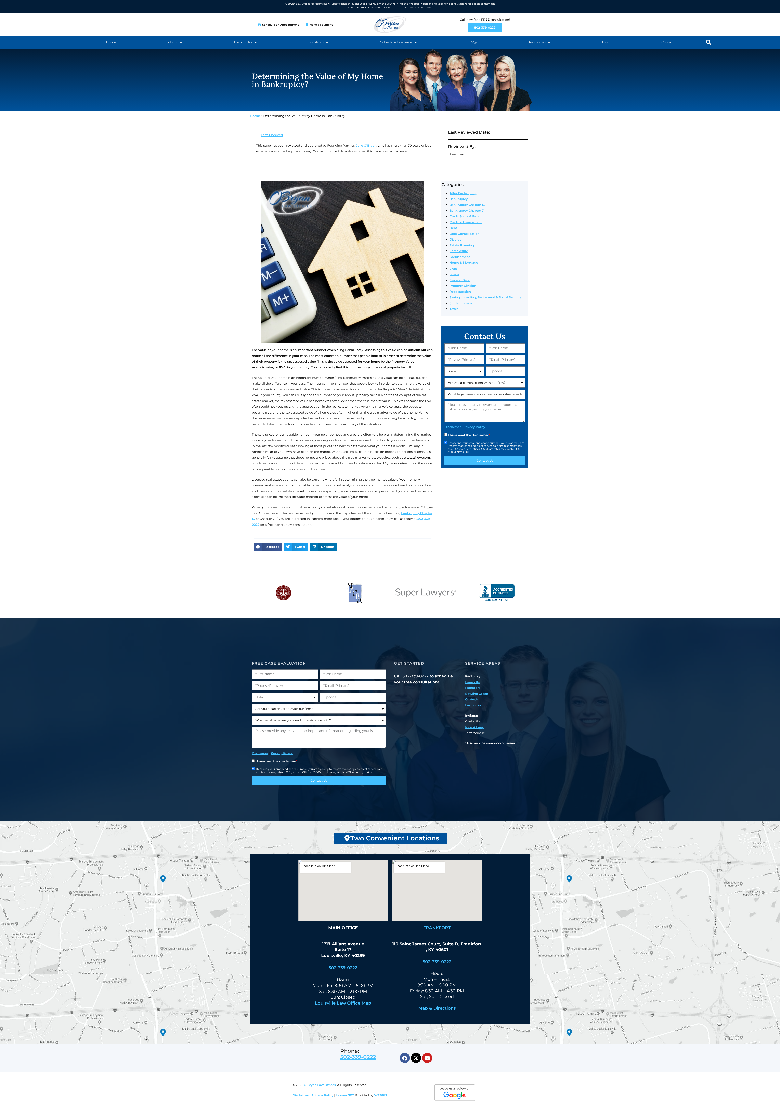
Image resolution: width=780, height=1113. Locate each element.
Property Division (463, 286)
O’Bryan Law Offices (320, 1085)
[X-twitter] (416, 1058)
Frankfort (472, 688)
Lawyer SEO (345, 1095)
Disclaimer (452, 427)
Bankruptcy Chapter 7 (467, 210)
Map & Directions (437, 1008)
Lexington (473, 705)
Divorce (456, 239)
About (173, 42)
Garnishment (460, 257)
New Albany (474, 727)
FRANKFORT (437, 927)
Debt (453, 228)
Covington (473, 699)
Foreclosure (459, 251)
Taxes (454, 309)
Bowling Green (476, 694)
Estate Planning (462, 245)
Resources (537, 42)
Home (111, 42)
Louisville (472, 682)
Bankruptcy (243, 42)
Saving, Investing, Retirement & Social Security (485, 297)
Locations (316, 42)
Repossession (460, 292)
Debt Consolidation (464, 234)
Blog (606, 42)
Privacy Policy (474, 427)
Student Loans (461, 303)
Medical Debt (460, 280)
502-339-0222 (415, 676)
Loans (454, 274)
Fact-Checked (272, 135)
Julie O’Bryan (366, 145)
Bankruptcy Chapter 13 (467, 205)
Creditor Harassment (466, 222)
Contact (667, 42)
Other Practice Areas (396, 42)
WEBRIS (380, 1095)
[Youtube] (427, 1058)
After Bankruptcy (463, 193)
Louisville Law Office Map (343, 1003)
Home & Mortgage (464, 262)
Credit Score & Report (466, 216)
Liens (454, 268)
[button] (708, 42)
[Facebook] (405, 1058)
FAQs (473, 42)
